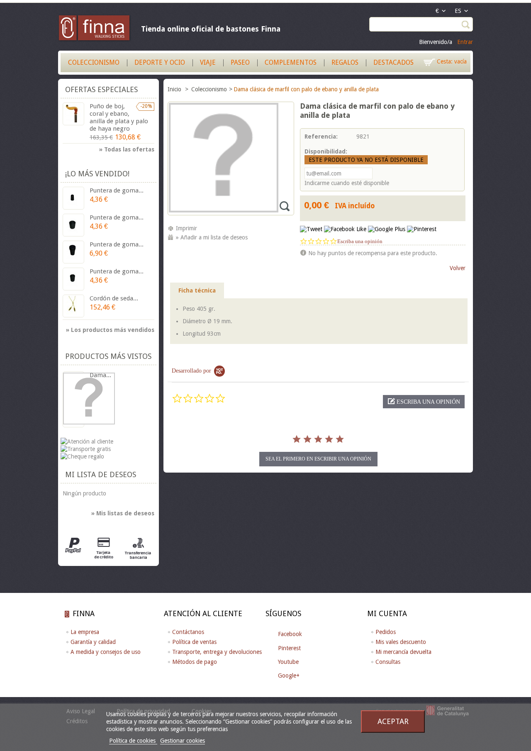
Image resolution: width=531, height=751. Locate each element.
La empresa (85, 632)
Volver (457, 268)
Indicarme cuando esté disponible (346, 183)
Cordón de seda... (114, 298)
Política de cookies (133, 740)
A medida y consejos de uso (106, 652)
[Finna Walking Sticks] (94, 29)
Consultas (387, 661)
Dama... (100, 375)
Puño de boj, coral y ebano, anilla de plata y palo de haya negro (119, 117)
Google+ (289, 675)
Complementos (291, 62)
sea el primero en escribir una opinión (318, 459)
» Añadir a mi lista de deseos (212, 237)
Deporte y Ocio (159, 62)
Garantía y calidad (93, 642)
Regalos (344, 62)
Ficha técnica (197, 290)
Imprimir (186, 228)
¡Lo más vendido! (97, 173)
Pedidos (385, 632)
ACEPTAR (393, 721)
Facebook (290, 634)
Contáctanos (188, 632)
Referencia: (321, 136)
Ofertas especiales (101, 89)
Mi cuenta (387, 613)
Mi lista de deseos (100, 474)
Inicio (175, 89)
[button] (424, 401)
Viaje (208, 62)
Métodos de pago (194, 661)
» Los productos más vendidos (110, 330)
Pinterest (289, 648)
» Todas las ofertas (126, 149)
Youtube (288, 661)
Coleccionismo (93, 62)
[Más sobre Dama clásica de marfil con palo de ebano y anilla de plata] (73, 399)
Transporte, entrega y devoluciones (217, 652)
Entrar (465, 42)
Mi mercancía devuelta (403, 652)
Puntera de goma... (117, 190)
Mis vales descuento (400, 642)
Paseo (240, 62)
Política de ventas (194, 642)
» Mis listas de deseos (122, 513)
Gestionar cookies (182, 740)
